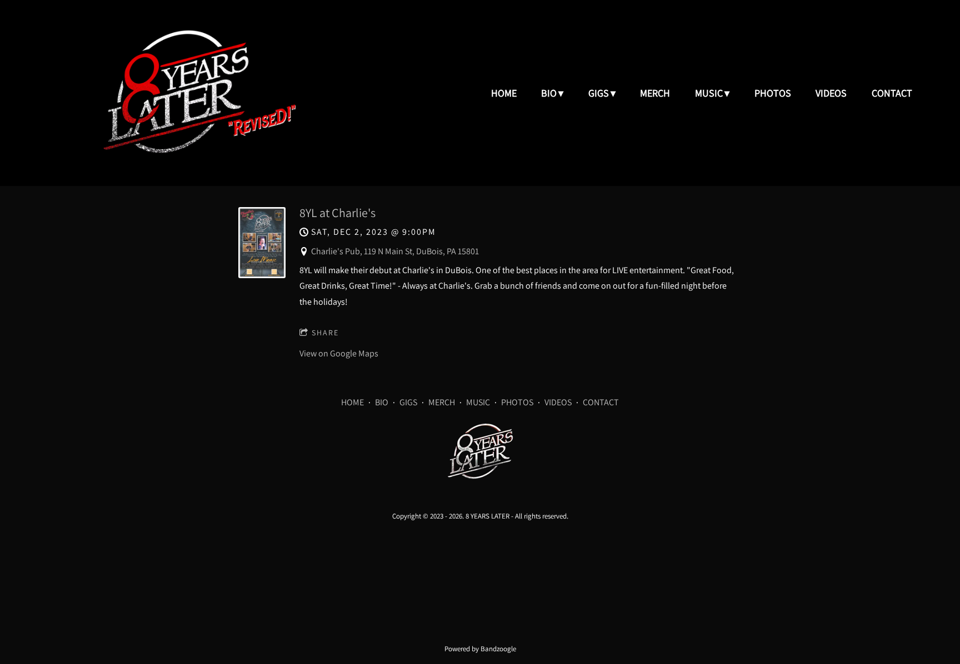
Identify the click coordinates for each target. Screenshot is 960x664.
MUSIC (478, 402)
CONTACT (601, 402)
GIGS (408, 402)
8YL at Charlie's (337, 212)
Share (325, 333)
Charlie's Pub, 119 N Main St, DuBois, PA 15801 (395, 251)
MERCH (441, 402)
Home (504, 93)
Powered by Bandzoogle (480, 648)
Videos (831, 93)
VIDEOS (558, 402)
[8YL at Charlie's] (262, 275)
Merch (655, 93)
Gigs (598, 93)
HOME (352, 402)
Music (709, 93)
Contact (892, 93)
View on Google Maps (338, 353)
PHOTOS (517, 402)
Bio (549, 93)
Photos (772, 93)
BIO (381, 402)
